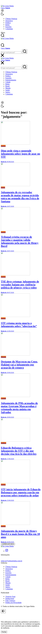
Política (8, 23)
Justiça (7, 92)
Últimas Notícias (11, 19)
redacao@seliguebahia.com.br (11, 561)
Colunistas (9, 29)
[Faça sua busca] (24, 51)
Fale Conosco (10, 600)
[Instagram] (6, 551)
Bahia (7, 25)
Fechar (4, 632)
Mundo (8, 88)
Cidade (7, 82)
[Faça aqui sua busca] (24, 67)
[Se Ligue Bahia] (7, 6)
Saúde (7, 90)
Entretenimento (10, 80)
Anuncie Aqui (10, 596)
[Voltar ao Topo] (3, 611)
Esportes (8, 27)
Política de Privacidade (13, 603)
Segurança (9, 21)
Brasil (7, 86)
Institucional (9, 598)
